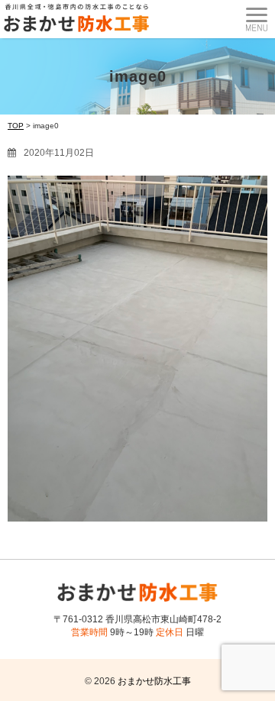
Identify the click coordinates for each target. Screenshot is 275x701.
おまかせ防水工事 (154, 681)
